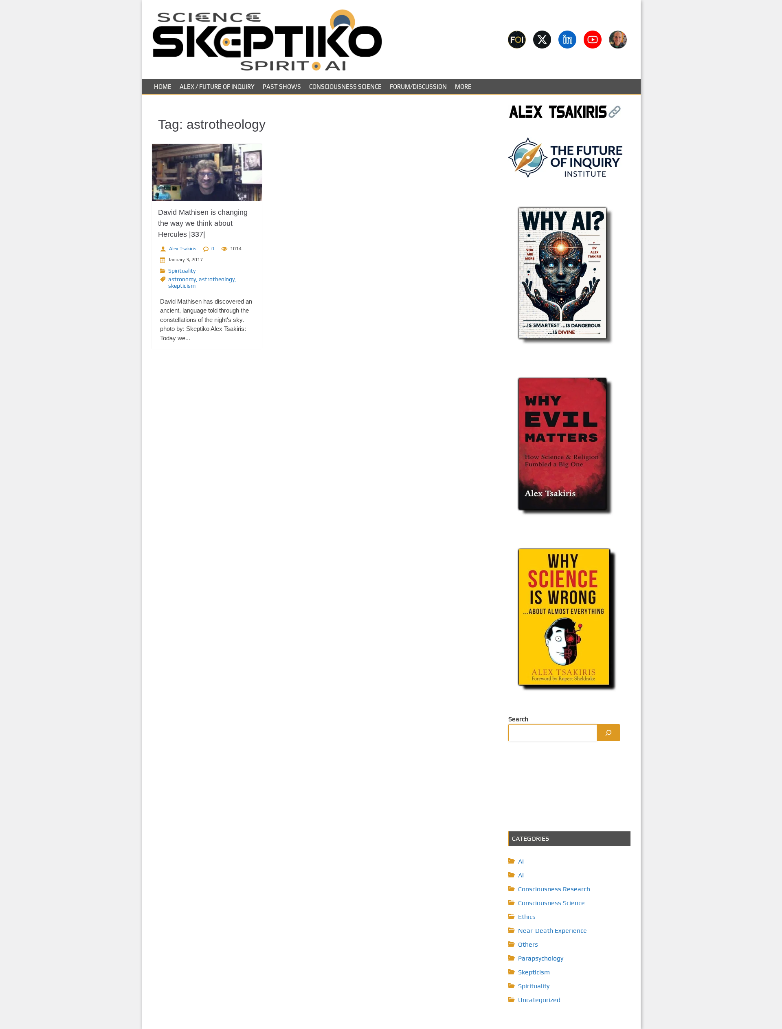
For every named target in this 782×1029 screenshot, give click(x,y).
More (463, 86)
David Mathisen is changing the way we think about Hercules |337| (203, 223)
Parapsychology (540, 958)
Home (162, 86)
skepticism (182, 285)
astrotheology (217, 279)
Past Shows (282, 86)
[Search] (608, 732)
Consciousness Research (554, 889)
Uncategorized (539, 1000)
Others (528, 944)
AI (521, 861)
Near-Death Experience (552, 930)
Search (518, 719)
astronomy (182, 279)
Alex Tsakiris (182, 248)
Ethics (527, 917)
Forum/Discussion (418, 86)
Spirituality (182, 270)
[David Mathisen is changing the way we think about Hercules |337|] (207, 172)
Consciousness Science (345, 86)
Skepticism (534, 972)
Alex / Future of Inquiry (217, 86)
